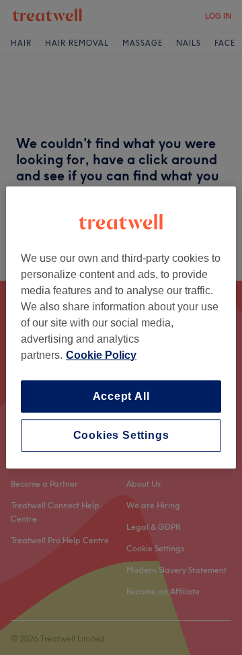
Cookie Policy (101, 355)
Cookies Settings (121, 435)
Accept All (121, 396)
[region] (121, 327)
